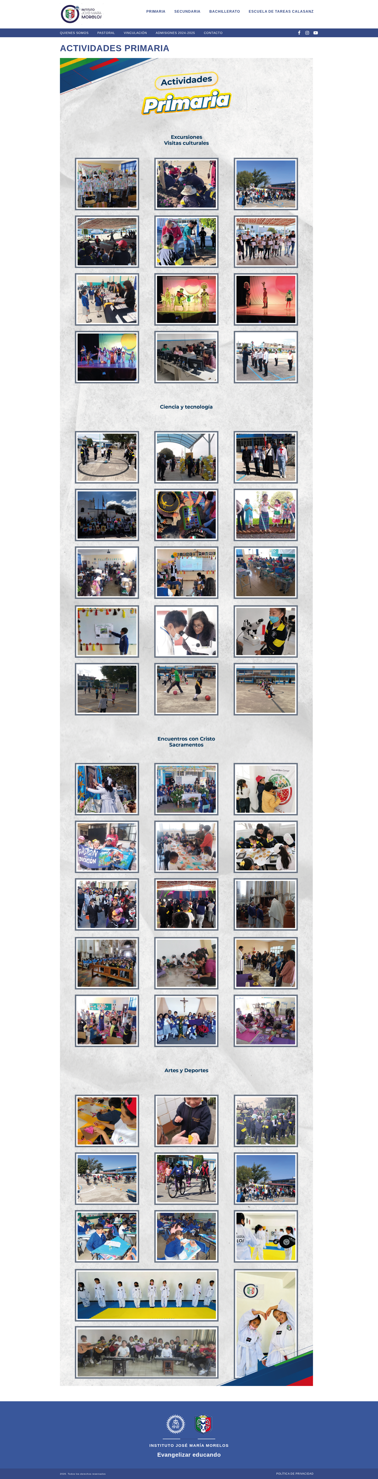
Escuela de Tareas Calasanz (281, 11)
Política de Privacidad (295, 1473)
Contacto (213, 33)
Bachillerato (224, 11)
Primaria (156, 11)
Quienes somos (74, 33)
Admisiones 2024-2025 (175, 33)
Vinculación (135, 33)
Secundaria (187, 11)
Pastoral (106, 33)
